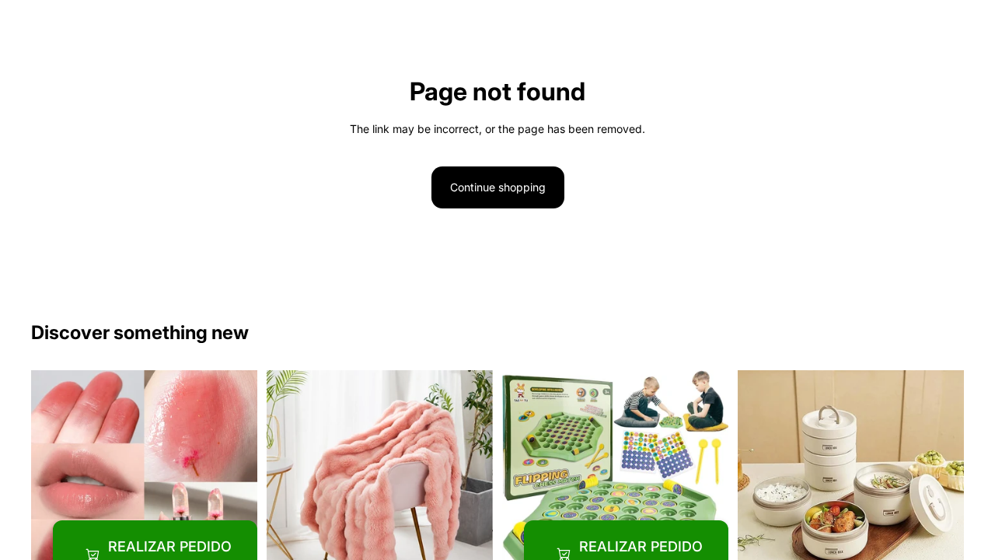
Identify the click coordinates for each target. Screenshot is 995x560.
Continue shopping (498, 187)
